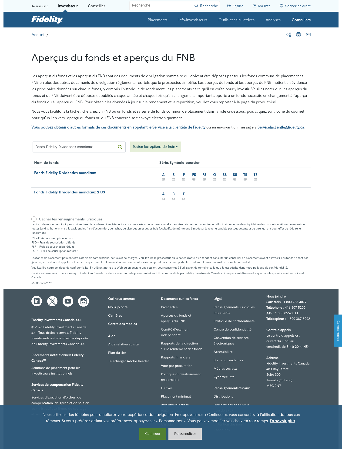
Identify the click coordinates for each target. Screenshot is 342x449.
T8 (256, 175)
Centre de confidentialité (232, 329)
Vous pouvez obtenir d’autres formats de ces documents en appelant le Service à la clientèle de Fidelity (118, 127)
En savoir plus (282, 421)
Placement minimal (176, 396)
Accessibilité (223, 352)
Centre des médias (122, 324)
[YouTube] (68, 301)
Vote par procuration (176, 366)
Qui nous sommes (121, 299)
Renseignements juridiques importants (234, 310)
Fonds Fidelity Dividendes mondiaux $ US (69, 192)
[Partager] (288, 34)
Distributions (223, 396)
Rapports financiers (175, 357)
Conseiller (96, 5)
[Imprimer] (298, 34)
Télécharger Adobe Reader (128, 361)
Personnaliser (185, 434)
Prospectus (169, 307)
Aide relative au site (123, 344)
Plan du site (117, 353)
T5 (245, 175)
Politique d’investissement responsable (181, 377)
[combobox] (155, 147)
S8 (235, 175)
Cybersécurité (224, 377)
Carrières (115, 315)
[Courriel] (308, 34)
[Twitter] (52, 301)
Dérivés (166, 388)
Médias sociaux (225, 368)
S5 (225, 175)
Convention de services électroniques (231, 340)
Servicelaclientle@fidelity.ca (281, 127)
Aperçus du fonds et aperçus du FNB (176, 318)
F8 (204, 175)
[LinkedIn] (36, 301)
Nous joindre (117, 307)
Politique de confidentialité (234, 321)
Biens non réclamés (228, 360)
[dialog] (171, 427)
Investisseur (68, 5)
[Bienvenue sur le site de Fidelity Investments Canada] (47, 20)
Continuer (152, 434)
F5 (194, 175)
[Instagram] (83, 301)
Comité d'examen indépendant (174, 332)
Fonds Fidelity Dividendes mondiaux (65, 173)
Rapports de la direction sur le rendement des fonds (181, 346)
